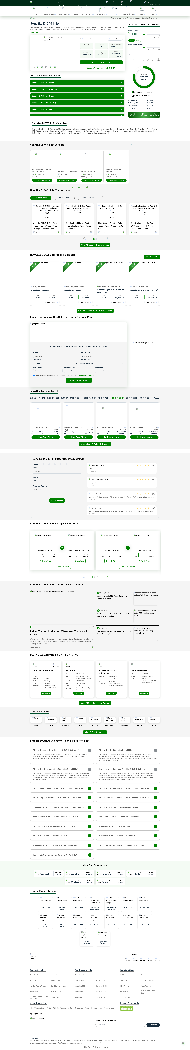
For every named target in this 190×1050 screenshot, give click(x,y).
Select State (75, 497)
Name (73, 483)
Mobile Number (101, 483)
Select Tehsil (100, 504)
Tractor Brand (76, 490)
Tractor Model (101, 490)
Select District (76, 504)
